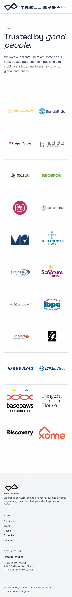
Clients (7, 530)
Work (7, 525)
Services (9, 521)
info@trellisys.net (13, 556)
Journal (8, 540)
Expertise (9, 535)
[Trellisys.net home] (33, 7)
